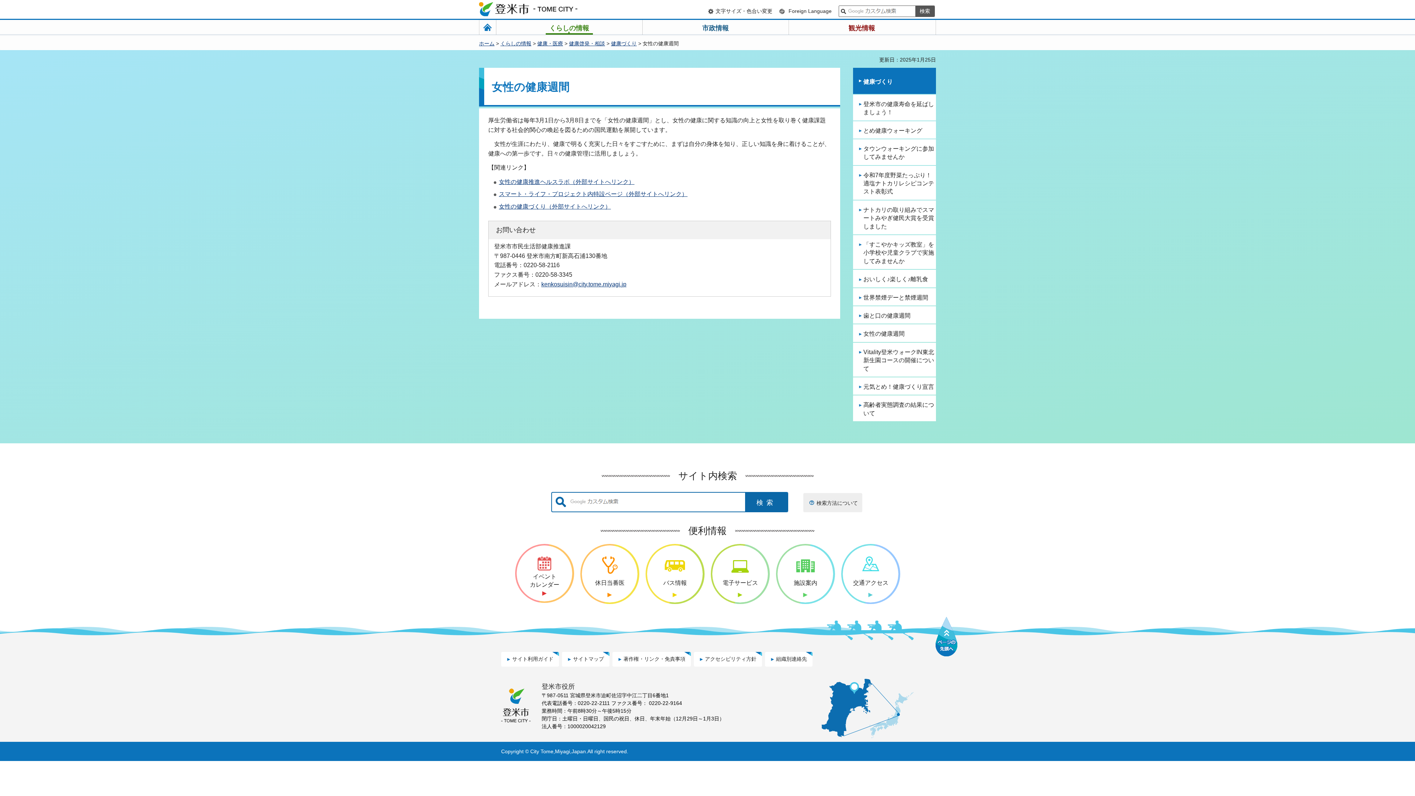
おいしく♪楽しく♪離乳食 (895, 279)
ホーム (487, 43)
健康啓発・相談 (587, 43)
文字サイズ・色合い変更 (744, 11)
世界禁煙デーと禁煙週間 (895, 297)
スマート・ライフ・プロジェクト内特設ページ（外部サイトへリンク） (593, 194)
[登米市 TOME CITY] (529, 9)
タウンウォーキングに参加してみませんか (898, 153)
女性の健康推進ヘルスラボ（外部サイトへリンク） (567, 182)
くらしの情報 (515, 43)
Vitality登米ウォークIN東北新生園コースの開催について (898, 360)
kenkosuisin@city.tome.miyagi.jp (583, 284)
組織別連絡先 (791, 659)
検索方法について (837, 503)
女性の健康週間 (884, 334)
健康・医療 (550, 43)
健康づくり (624, 43)
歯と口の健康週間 (887, 316)
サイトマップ (588, 659)
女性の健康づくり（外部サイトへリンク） (555, 206)
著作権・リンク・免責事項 (654, 659)
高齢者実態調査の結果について (898, 409)
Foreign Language (810, 11)
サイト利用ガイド (532, 659)
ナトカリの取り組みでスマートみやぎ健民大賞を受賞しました (898, 218)
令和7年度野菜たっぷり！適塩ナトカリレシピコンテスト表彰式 (898, 183)
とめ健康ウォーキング (892, 131)
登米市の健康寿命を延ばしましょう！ (898, 108)
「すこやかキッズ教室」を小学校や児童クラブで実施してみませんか (898, 252)
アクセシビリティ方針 (731, 659)
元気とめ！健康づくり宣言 (898, 387)
